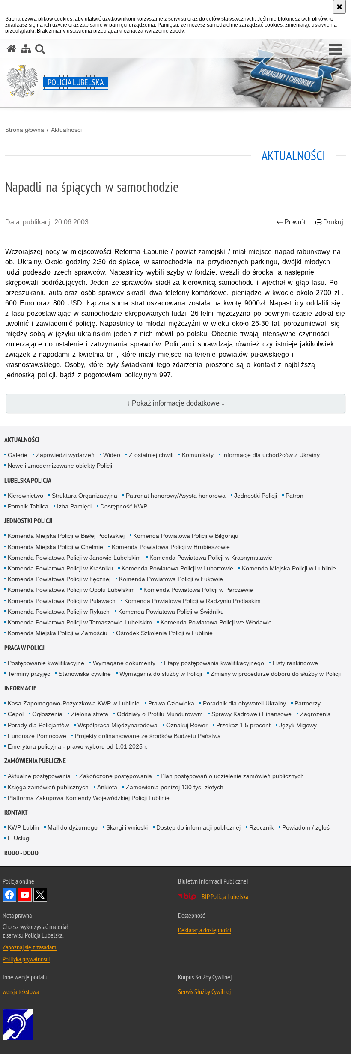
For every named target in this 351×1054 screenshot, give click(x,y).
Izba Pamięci (74, 506)
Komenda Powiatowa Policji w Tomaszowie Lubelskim (80, 622)
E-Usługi (19, 838)
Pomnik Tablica (28, 506)
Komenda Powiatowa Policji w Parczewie (198, 589)
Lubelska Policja (27, 480)
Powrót (295, 222)
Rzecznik (261, 827)
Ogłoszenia (47, 714)
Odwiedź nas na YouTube (25, 895)
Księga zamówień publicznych (48, 787)
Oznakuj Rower (187, 725)
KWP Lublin (23, 827)
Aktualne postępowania (39, 776)
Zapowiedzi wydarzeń (65, 454)
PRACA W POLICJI (25, 647)
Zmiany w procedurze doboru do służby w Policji (276, 673)
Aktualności (66, 129)
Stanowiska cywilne (85, 673)
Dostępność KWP (123, 506)
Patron (294, 495)
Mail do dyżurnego (73, 827)
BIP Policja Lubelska (225, 896)
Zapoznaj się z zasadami (30, 947)
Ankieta (107, 787)
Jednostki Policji (255, 495)
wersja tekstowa (21, 991)
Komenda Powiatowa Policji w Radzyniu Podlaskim (192, 600)
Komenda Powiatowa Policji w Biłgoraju (185, 535)
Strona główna (24, 129)
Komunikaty (198, 454)
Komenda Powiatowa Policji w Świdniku (171, 611)
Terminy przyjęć (29, 673)
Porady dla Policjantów (38, 725)
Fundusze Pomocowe (37, 735)
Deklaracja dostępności (204, 930)
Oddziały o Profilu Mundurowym (160, 714)
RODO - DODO (21, 852)
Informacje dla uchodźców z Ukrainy (271, 454)
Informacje (20, 688)
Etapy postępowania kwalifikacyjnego (214, 663)
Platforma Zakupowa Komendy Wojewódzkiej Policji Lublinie (89, 797)
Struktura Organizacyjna (84, 495)
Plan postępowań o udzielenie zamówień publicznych (232, 776)
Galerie (17, 454)
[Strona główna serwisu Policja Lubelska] (11, 48)
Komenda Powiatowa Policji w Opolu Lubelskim (71, 589)
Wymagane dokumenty (124, 663)
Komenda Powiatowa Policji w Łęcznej (59, 579)
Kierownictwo (25, 495)
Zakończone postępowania (115, 776)
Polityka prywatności (26, 959)
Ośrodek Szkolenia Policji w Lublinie (164, 633)
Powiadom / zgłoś (306, 827)
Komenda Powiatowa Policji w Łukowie (171, 579)
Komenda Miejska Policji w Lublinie (289, 568)
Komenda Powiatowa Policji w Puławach (62, 600)
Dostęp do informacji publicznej (198, 827)
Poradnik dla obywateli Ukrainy (244, 703)
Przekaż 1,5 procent (243, 725)
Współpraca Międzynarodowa (117, 725)
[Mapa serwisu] (26, 48)
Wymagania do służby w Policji (160, 673)
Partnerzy (307, 703)
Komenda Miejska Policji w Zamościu (57, 633)
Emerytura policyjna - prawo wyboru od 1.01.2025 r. (78, 746)
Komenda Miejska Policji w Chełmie (55, 546)
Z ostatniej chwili (151, 454)
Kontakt (16, 812)
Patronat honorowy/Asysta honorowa (176, 495)
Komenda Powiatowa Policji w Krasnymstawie (210, 557)
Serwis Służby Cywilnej (204, 991)
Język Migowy (298, 725)
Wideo (111, 454)
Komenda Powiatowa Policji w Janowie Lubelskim (74, 557)
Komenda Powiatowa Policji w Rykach (59, 611)
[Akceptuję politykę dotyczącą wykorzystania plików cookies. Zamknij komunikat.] (339, 7)
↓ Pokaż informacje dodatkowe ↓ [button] (176, 403)
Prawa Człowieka (171, 703)
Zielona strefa (89, 714)
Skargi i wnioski (127, 827)
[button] (335, 50)
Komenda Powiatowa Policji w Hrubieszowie (171, 546)
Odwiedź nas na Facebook (9, 895)
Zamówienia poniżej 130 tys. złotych (174, 787)
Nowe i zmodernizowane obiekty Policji (60, 465)
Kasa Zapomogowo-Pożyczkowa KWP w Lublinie (74, 703)
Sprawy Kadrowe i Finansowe (251, 714)
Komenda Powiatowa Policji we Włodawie (216, 622)
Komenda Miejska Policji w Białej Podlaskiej (66, 535)
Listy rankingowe (295, 663)
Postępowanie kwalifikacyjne (46, 663)
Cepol (16, 714)
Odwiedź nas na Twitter (40, 895)
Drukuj (333, 222)
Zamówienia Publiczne (35, 760)
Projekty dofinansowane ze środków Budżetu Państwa (148, 735)
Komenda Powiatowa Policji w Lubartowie (177, 568)
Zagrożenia (315, 714)
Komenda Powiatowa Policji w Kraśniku (60, 568)
